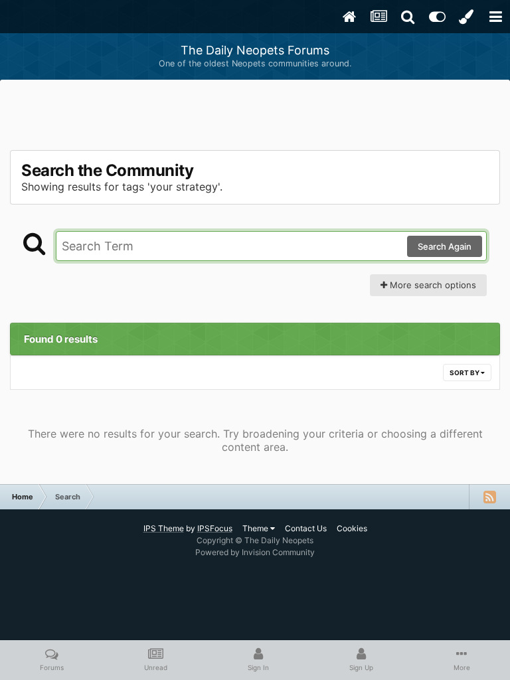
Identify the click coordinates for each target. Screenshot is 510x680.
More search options (431, 285)
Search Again (444, 246)
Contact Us (306, 528)
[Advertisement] (255, 116)
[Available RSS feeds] (489, 496)
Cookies (352, 528)
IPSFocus (214, 528)
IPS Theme (163, 528)
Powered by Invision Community (255, 552)
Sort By (465, 373)
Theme (256, 528)
